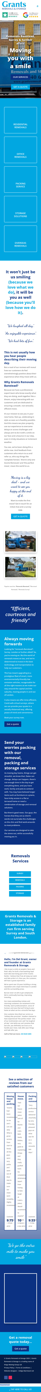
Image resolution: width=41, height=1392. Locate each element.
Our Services (20, 77)
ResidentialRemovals (20, 126)
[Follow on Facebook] (6, 1377)
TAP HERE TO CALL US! (21, 1389)
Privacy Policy (9, 1368)
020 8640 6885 (26, 1034)
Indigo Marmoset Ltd (26, 1371)
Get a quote (13, 724)
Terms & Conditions (23, 1368)
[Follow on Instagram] (10, 1377)
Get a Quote (20, 86)
